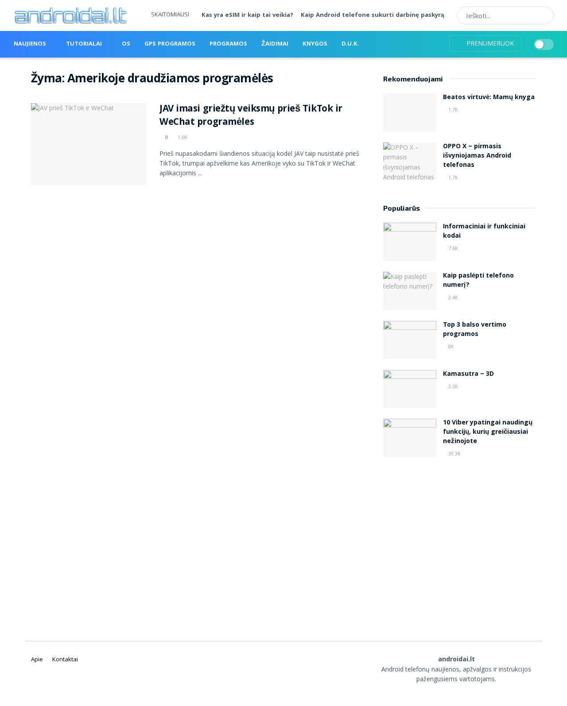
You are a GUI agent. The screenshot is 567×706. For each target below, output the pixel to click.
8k (450, 346)
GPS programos (169, 44)
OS (126, 44)
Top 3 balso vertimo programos (474, 330)
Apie (37, 659)
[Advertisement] (459, 539)
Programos (228, 44)
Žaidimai (274, 44)
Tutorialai (84, 44)
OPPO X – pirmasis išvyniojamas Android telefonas (477, 156)
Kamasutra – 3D (468, 374)
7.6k (452, 248)
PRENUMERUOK (489, 43)
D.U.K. (350, 44)
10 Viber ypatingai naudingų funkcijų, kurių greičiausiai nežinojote (487, 432)
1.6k (181, 137)
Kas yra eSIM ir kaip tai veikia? (247, 15)
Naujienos (30, 44)
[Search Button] (544, 15)
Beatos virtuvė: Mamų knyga (489, 98)
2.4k (452, 297)
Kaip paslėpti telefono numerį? (478, 281)
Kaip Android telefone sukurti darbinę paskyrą (372, 15)
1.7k (452, 109)
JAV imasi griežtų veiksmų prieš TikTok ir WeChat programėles (250, 116)
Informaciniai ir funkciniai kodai (484, 232)
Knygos (315, 44)
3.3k (452, 386)
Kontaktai (65, 659)
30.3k (454, 453)
